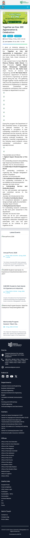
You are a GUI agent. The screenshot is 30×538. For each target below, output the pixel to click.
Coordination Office (6, 464)
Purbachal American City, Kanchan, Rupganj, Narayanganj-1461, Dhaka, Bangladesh (14, 355)
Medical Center (5, 471)
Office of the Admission (7, 453)
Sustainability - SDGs (7, 494)
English (3, 395)
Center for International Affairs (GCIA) (11, 424)
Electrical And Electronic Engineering (11, 393)
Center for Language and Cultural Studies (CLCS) (14, 417)
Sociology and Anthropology (9, 402)
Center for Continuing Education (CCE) (12, 430)
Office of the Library (6, 462)
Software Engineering (7, 390)
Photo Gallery (5, 519)
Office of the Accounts (7, 455)
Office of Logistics (6, 473)
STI (2, 500)
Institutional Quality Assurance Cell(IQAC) (12, 433)
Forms (3, 505)
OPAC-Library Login (6, 489)
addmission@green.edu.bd (12, 367)
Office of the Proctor (7, 460)
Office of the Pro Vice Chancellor (10, 444)
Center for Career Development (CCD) (12, 415)
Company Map (5, 517)
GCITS (19, 534)
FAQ (2, 503)
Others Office (5, 476)
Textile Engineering (6, 404)
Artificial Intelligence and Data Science (12, 406)
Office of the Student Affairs (9, 469)
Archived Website (6, 498)
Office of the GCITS (6, 457)
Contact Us (4, 514)
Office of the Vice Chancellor (9, 441)
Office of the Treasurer (7, 446)
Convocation (4, 496)
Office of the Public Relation (9, 467)
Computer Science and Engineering (11, 386)
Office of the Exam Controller (9, 451)
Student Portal (5, 484)
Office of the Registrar (7, 448)
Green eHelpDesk (6, 487)
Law (2, 399)
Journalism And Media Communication (11, 397)
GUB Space (4, 491)
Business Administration (8, 388)
